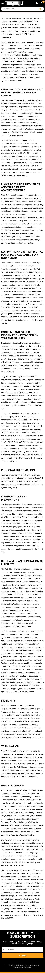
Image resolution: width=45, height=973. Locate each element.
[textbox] (19, 9)
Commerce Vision (26, 967)
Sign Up (23, 955)
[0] (41, 3)
